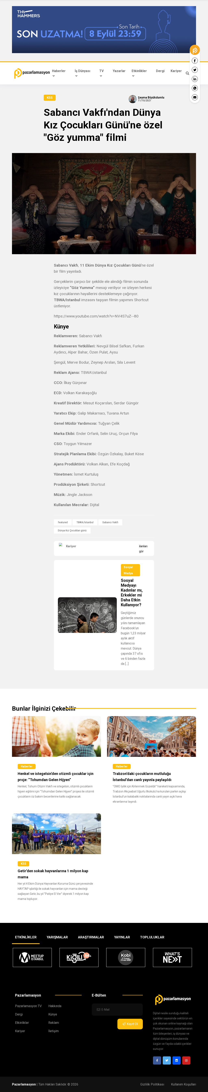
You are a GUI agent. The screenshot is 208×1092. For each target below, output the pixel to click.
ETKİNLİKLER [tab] (26, 937)
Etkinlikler (139, 71)
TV (101, 71)
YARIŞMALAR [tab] (57, 937)
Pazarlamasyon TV (28, 1006)
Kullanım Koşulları (183, 1084)
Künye (52, 1014)
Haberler (59, 71)
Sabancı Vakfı (110, 522)
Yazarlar (119, 71)
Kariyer (176, 71)
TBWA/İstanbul (85, 522)
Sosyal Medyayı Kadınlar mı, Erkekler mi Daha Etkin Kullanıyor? (132, 592)
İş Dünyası (82, 71)
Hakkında (54, 1006)
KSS (50, 98)
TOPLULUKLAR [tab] (152, 937)
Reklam (53, 1023)
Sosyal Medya (128, 570)
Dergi (160, 71)
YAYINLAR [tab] (122, 937)
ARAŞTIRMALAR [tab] (91, 937)
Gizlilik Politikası (152, 1084)
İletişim (53, 1031)
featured (63, 522)
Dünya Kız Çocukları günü (72, 530)
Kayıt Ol (132, 1024)
